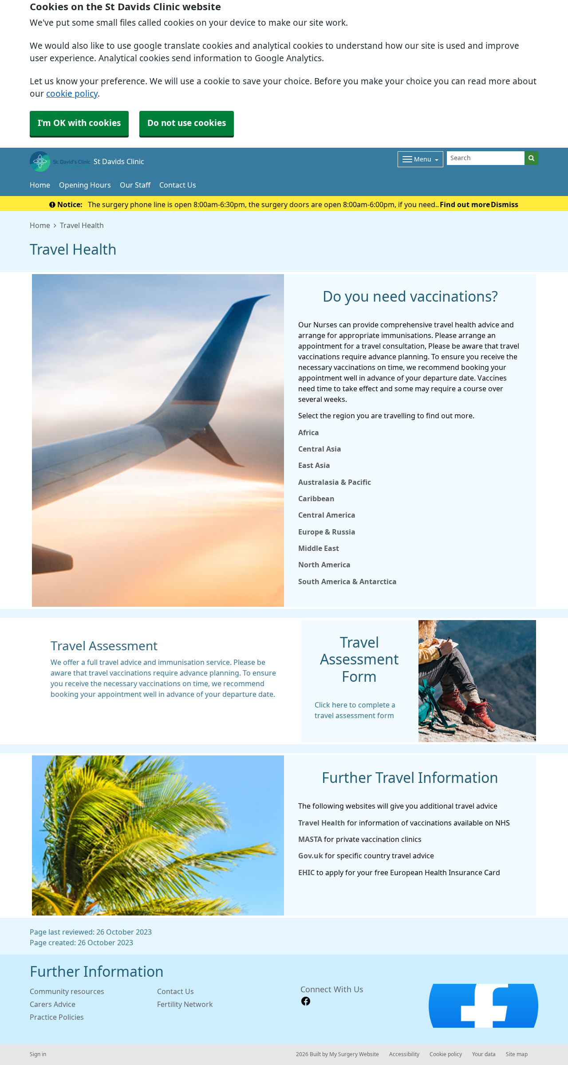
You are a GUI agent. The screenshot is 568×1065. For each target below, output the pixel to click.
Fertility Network (185, 1004)
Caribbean (316, 498)
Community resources (67, 991)
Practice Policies (57, 1017)
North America (324, 565)
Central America (326, 515)
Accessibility (404, 1054)
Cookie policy (446, 1054)
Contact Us (177, 185)
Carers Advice (52, 1004)
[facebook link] (305, 1001)
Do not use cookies (186, 123)
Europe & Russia (326, 532)
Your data (484, 1054)
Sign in (38, 1054)
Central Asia (319, 449)
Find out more (465, 204)
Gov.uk (310, 856)
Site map (517, 1054)
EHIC (307, 872)
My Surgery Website (354, 1054)
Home (40, 185)
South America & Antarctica (347, 581)
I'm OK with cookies (79, 123)
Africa (308, 432)
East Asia (314, 465)
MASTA (310, 839)
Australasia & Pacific (334, 482)
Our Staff (135, 185)
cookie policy (72, 94)
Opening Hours (85, 185)
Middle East (318, 548)
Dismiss (504, 204)
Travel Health (321, 823)
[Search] (531, 158)
